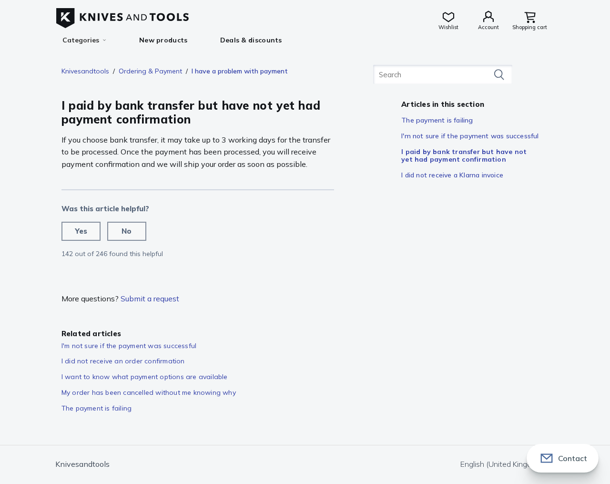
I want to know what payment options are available (144, 376)
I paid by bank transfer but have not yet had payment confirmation (464, 155)
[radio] (81, 231)
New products (163, 40)
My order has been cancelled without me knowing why (148, 392)
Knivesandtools (85, 71)
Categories (80, 40)
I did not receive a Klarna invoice (452, 175)
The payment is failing (437, 120)
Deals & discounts (251, 40)
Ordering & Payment (150, 71)
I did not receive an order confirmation (123, 361)
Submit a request (150, 298)
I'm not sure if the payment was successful (470, 136)
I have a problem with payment (240, 71)
